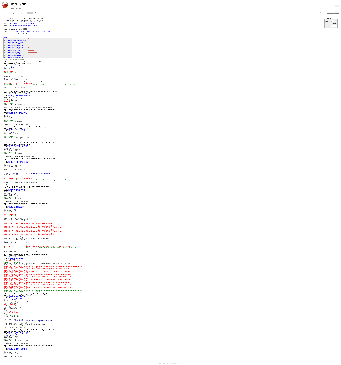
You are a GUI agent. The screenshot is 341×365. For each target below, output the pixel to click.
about (4, 13)
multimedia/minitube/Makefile (15, 47)
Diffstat (5, 37)
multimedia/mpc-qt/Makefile (15, 49)
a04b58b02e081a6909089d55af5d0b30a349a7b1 (22, 25)
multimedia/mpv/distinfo (14, 52)
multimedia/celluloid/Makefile (15, 42)
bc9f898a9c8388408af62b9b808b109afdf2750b (22, 22)
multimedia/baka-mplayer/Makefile (17, 40)
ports (23, 4)
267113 (17, 32)
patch (37, 22)
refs (17, 13)
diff (35, 13)
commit (30, 13)
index (14, 4)
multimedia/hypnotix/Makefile (15, 45)
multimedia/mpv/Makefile (14, 50)
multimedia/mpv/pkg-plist (14, 54)
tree (25, 13)
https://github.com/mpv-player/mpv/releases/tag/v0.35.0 (34, 31)
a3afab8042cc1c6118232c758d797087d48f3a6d (22, 23)
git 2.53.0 (169, 363)
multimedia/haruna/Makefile (15, 44)
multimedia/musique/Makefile (15, 57)
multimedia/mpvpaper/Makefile (16, 55)
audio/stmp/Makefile (13, 38)
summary (11, 13)
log (21, 13)
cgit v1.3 (164, 363)
